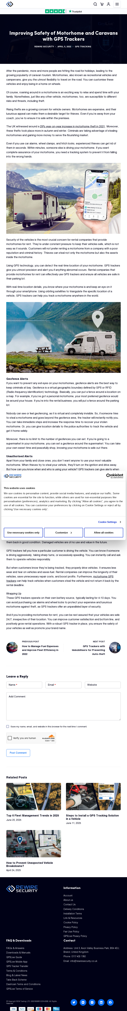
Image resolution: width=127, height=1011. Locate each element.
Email (52, 684)
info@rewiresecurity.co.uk (83, 961)
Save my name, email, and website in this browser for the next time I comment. (49, 726)
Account (68, 895)
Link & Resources (73, 918)
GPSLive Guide (14, 957)
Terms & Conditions (16, 970)
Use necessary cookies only (23, 532)
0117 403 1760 (79, 956)
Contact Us (70, 904)
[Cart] (102, 4)
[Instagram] (92, 1002)
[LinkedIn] (101, 1002)
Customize (61, 532)
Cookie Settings (107, 522)
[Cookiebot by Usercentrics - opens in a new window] (108, 476)
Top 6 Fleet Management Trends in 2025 (32, 815)
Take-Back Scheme (16, 979)
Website (92, 684)
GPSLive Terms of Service (19, 989)
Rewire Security (44, 46)
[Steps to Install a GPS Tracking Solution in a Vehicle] (93, 796)
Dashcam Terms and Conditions (23, 984)
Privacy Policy (71, 927)
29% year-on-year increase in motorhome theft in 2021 (72, 126)
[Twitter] (74, 1002)
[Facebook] (110, 1002)
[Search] (95, 4)
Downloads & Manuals (18, 952)
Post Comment (18, 752)
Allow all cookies (103, 532)
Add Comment (17, 696)
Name (13, 684)
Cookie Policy (71, 922)
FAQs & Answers (15, 948)
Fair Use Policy (71, 931)
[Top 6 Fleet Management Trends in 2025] (33, 796)
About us (68, 900)
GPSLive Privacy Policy (75, 936)
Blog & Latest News (16, 975)
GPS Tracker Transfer (17, 966)
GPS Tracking (83, 46)
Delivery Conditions (74, 909)
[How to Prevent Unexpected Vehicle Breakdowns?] (33, 843)
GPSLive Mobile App (16, 961)
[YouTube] (83, 1002)
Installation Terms (73, 913)
